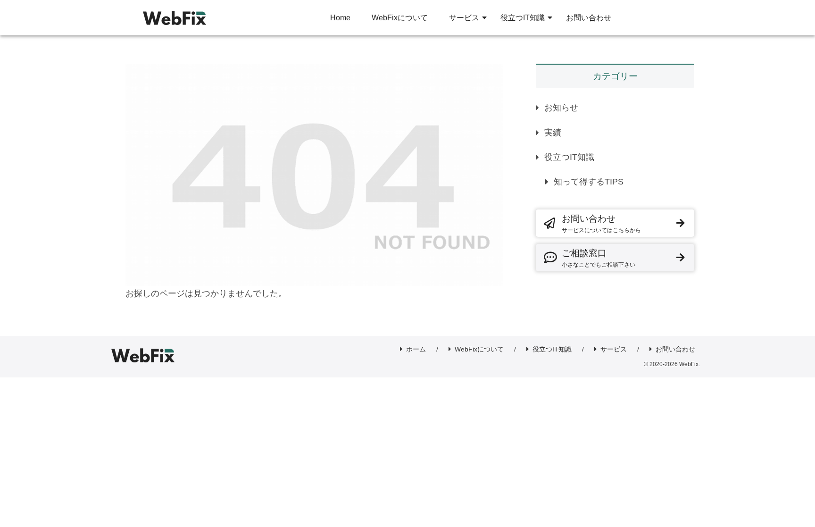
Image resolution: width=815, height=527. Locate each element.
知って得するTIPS (589, 181)
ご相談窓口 (598, 258)
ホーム (416, 349)
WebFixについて (479, 349)
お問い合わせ (601, 223)
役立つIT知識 (569, 157)
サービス (613, 349)
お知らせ (561, 107)
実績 (552, 132)
